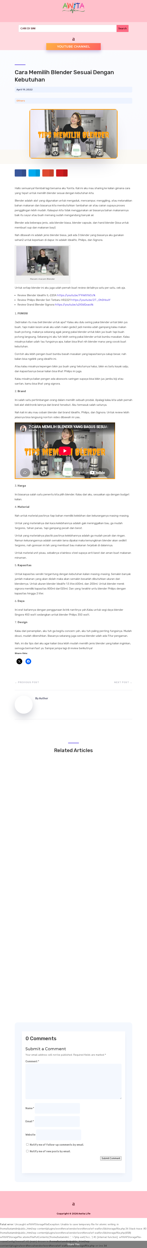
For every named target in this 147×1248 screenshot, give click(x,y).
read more (30, 849)
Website (30, 1134)
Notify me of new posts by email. (50, 1151)
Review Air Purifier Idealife (43, 945)
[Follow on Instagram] (77, 18)
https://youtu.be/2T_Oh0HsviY (90, 300)
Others (20, 100)
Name (29, 1108)
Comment (32, 1061)
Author (43, 698)
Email (29, 1121)
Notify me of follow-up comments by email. (57, 1144)
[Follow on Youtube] (70, 18)
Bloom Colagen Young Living (44, 842)
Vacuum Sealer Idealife (40, 977)
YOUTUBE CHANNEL (73, 46)
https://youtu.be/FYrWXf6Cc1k (76, 295)
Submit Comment (111, 1158)
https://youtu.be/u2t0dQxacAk (74, 304)
